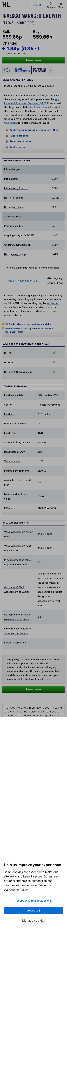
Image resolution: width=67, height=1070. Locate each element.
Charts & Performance (22, 70)
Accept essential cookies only (34, 900)
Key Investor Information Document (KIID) (34, 130)
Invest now (33, 60)
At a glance (7, 70)
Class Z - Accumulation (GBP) (22, 280)
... (50, 70)
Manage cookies (33, 920)
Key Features (37, 107)
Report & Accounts (21, 141)
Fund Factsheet (19, 135)
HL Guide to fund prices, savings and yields (28, 324)
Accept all (33, 910)
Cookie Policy (18, 889)
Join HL (37, 5)
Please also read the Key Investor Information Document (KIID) (29, 330)
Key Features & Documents (39, 70)
